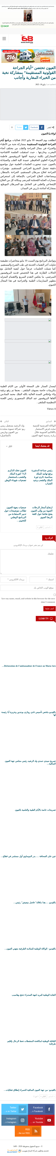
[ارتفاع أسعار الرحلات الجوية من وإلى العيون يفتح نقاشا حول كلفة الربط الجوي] (41, 496)
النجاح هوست (26, 1151)
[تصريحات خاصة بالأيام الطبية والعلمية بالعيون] (28, 787)
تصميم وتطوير (43, 1151)
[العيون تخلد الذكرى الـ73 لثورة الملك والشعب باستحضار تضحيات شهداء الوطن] (15, 459)
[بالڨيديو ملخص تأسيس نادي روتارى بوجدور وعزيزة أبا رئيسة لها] (28, 689)
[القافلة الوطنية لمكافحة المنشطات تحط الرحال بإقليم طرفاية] (28, 1018)
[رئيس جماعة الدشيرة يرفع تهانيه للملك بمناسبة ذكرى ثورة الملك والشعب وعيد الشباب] (41, 459)
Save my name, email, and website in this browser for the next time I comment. (28, 600)
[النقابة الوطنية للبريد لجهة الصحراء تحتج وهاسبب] (28, 972)
